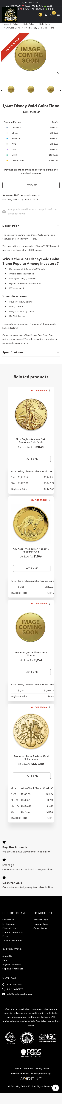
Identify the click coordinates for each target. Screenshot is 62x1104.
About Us (7, 956)
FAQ (4, 960)
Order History (40, 928)
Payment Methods (11, 964)
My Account (8, 924)
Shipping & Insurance (12, 968)
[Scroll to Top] (55, 1088)
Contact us (8, 919)
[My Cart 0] (52, 15)
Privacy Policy (9, 928)
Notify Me (31, 185)
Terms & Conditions (12, 940)
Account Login (40, 919)
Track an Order (40, 924)
